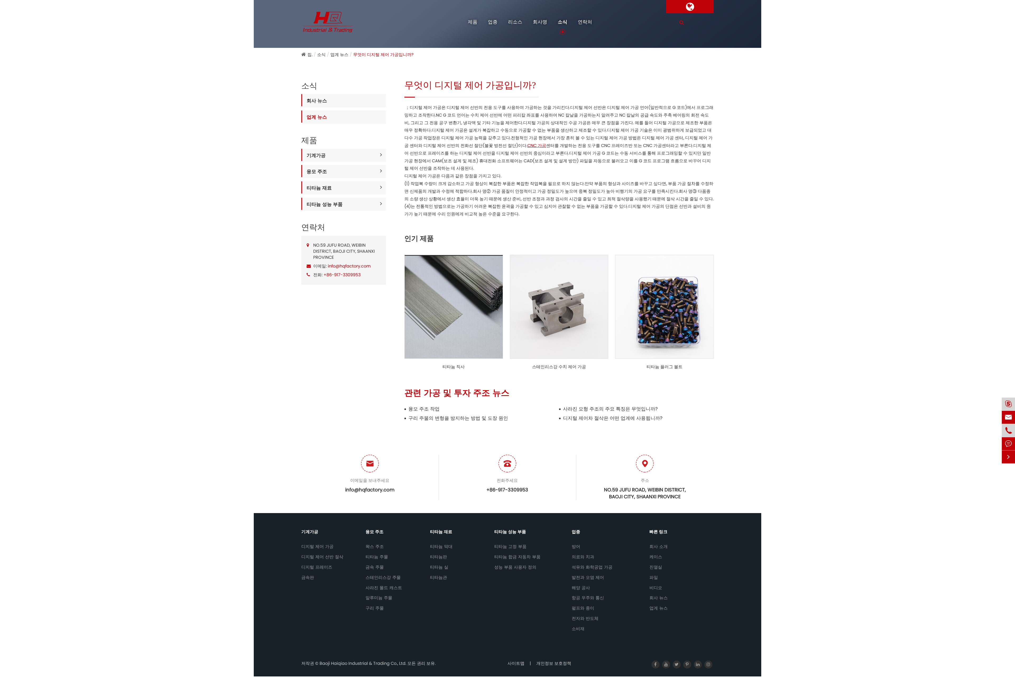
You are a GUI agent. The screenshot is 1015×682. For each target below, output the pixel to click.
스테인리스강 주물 (383, 577)
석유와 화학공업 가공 (592, 567)
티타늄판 (438, 557)
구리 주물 (375, 608)
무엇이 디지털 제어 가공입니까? (383, 55)
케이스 (655, 557)
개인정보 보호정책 (553, 663)
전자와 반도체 (585, 618)
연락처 (585, 22)
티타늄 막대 (441, 547)
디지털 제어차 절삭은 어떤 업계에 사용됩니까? (612, 418)
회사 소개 (658, 547)
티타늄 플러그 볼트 (664, 367)
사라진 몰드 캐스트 (384, 588)
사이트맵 (516, 663)
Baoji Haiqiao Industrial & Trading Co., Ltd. (363, 663)
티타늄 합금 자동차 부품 (517, 557)
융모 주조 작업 (424, 408)
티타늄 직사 (453, 367)
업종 (492, 22)
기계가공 (316, 155)
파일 (653, 577)
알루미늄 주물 (379, 598)
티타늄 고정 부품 (510, 547)
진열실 (655, 567)
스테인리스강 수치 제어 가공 (559, 367)
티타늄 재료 (319, 188)
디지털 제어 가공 (317, 547)
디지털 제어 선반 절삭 (322, 557)
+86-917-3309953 (342, 275)
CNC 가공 (536, 145)
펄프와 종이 (583, 608)
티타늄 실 (439, 567)
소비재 (578, 629)
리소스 (515, 22)
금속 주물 (375, 567)
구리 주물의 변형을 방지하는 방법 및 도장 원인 (458, 418)
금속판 (307, 577)
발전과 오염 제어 (588, 577)
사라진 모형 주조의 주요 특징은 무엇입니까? (610, 408)
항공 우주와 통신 (588, 598)
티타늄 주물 (377, 557)
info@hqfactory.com (349, 266)
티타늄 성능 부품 (325, 204)
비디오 (655, 588)
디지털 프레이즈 (316, 567)
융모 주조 (317, 171)
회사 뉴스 (317, 100)
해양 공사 (581, 588)
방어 (576, 547)
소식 (562, 22)
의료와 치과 (583, 557)
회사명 (540, 22)
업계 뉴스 (339, 55)
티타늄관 (438, 577)
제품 (472, 22)
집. (309, 55)
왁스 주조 (375, 547)
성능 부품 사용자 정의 (515, 567)
